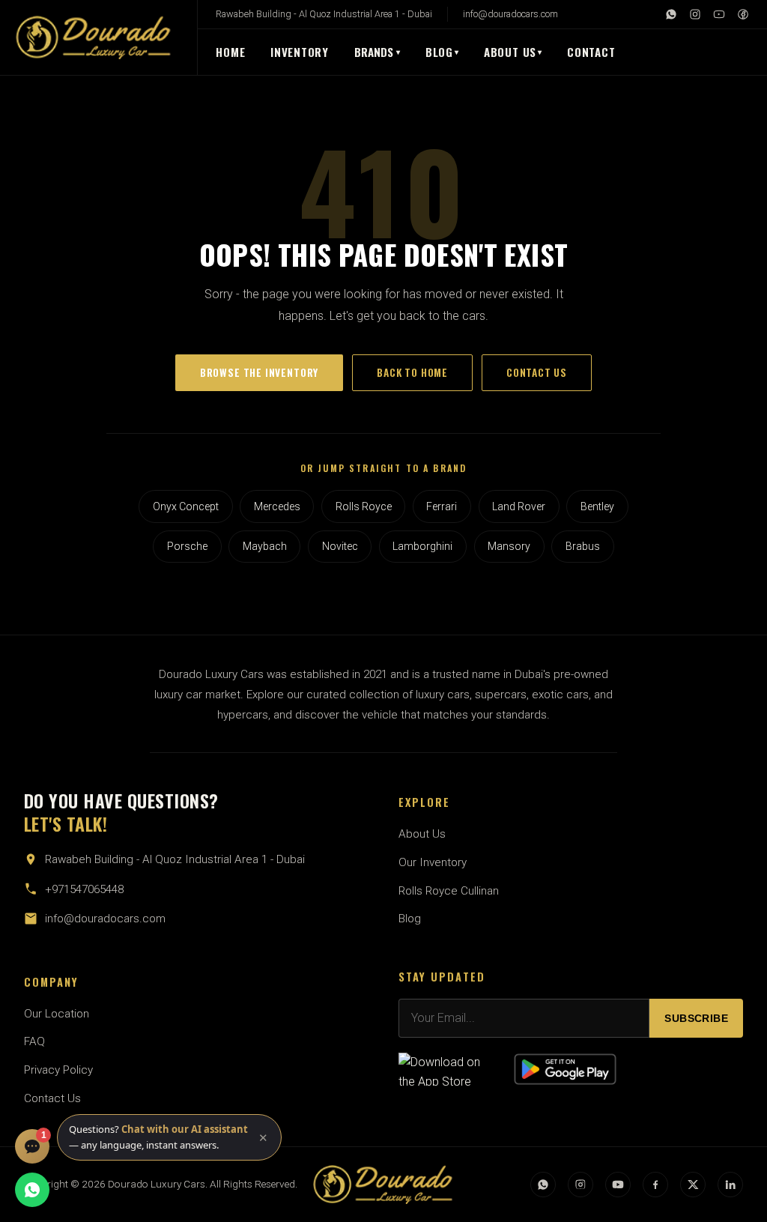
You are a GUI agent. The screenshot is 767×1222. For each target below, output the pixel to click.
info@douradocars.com (510, 13)
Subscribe (696, 1018)
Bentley (597, 506)
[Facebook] (743, 14)
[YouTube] (719, 14)
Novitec (340, 546)
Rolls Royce (364, 506)
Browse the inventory (259, 372)
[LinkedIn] (730, 1184)
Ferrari (441, 506)
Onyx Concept (186, 506)
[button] (169, 1137)
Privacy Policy (58, 1070)
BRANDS (377, 51)
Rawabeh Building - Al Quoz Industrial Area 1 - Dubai (324, 13)
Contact (591, 51)
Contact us (536, 372)
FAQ (34, 1041)
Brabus (583, 546)
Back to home (412, 372)
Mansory (509, 546)
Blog (439, 51)
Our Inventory (432, 862)
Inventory (299, 51)
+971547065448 (84, 889)
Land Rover (518, 506)
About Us (510, 51)
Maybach (265, 546)
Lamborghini (422, 546)
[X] (693, 1184)
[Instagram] (695, 14)
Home (230, 51)
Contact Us (52, 1098)
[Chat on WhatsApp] (32, 1190)
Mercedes (277, 506)
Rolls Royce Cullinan (448, 891)
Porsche (187, 546)
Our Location (56, 1013)
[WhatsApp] (671, 14)
